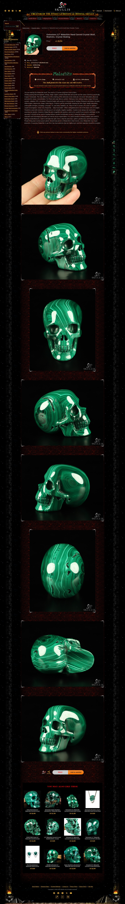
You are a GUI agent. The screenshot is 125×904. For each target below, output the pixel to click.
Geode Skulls (9, 88)
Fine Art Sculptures (11, 52)
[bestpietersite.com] (68, 897)
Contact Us (65, 886)
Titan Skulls (9, 76)
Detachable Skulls (10, 98)
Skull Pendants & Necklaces (11, 57)
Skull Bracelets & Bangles (11, 63)
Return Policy (82, 886)
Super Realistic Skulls (12, 49)
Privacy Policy (73, 886)
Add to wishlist (69, 48)
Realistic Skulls (10, 47)
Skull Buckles (9, 66)
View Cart (99, 10)
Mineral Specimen (10, 106)
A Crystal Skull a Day (11, 44)
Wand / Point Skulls (11, 96)
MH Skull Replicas (10, 103)
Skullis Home (25, 28)
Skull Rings (9, 54)
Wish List (118, 10)
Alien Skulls (9, 71)
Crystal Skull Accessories (12, 108)
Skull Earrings (9, 60)
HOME (43, 772)
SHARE (49, 773)
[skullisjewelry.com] (62, 897)
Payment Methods (55, 886)
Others (7, 116)
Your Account (108, 10)
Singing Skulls (9, 78)
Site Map (90, 886)
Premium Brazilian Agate (11, 91)
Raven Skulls (9, 83)
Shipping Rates (45, 886)
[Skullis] (62, 6)
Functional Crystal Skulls (11, 111)
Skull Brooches (9, 69)
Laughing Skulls (10, 94)
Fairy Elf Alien (9, 73)
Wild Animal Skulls (10, 101)
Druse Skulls (9, 85)
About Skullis (35, 886)
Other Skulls (9, 114)
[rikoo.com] (57, 897)
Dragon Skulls (9, 80)
